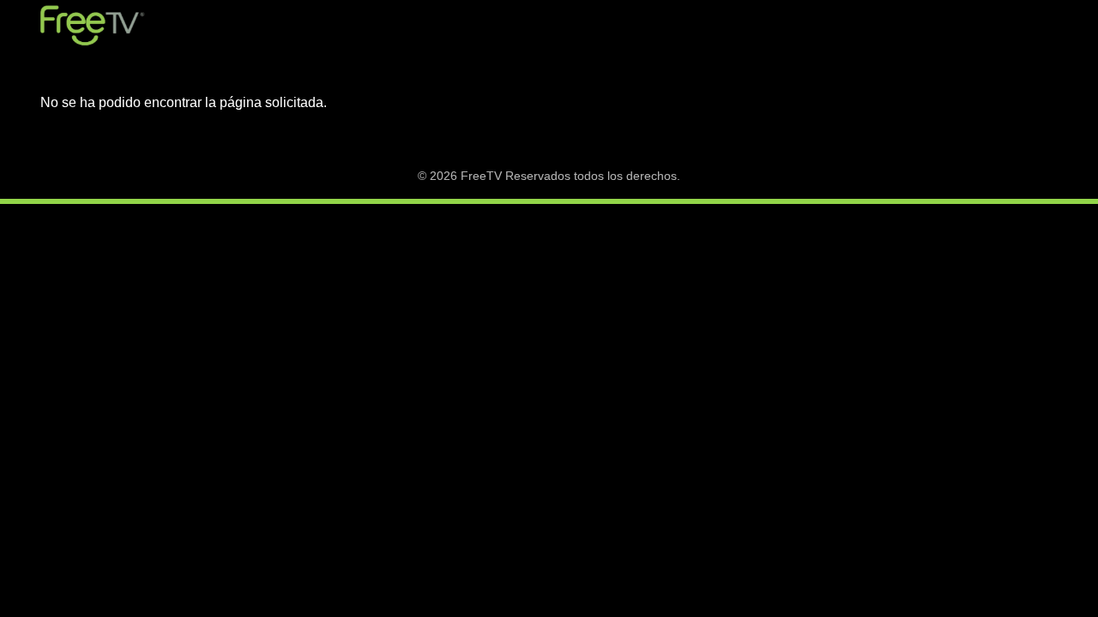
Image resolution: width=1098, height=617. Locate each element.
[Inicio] (92, 25)
